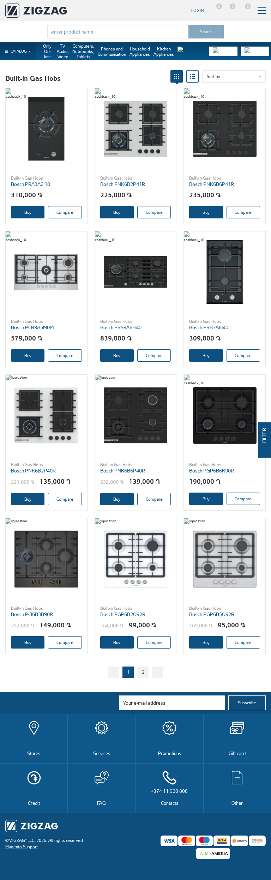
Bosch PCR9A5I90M (32, 327)
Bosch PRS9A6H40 (120, 327)
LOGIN (197, 10)
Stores (33, 753)
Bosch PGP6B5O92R (211, 614)
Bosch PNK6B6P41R (211, 184)
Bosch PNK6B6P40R (122, 471)
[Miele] (191, 51)
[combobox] (117, 31)
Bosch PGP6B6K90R (211, 471)
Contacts (169, 797)
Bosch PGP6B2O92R (122, 614)
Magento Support (21, 846)
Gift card (237, 753)
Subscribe (247, 702)
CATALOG (19, 51)
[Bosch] (223, 51)
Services (101, 753)
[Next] (157, 672)
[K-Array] (255, 51)
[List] (192, 76)
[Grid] (176, 76)
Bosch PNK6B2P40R (33, 471)
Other (237, 803)
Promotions (169, 753)
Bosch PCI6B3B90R (32, 614)
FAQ (101, 803)
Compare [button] (64, 212)
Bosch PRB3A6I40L (210, 327)
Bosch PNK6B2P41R (122, 184)
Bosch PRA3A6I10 (30, 184)
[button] (234, 76)
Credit (34, 803)
